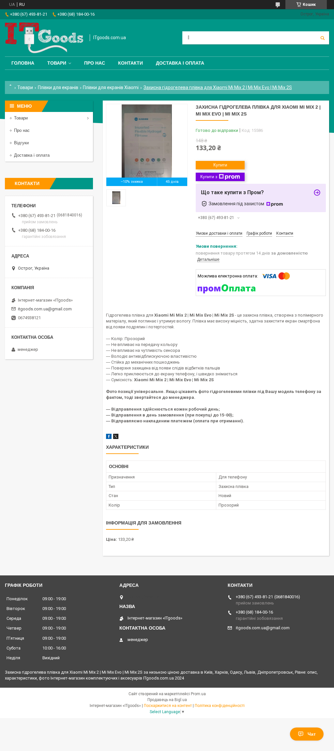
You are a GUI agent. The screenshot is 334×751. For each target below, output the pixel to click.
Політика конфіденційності (220, 705)
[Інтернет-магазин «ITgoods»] (44, 38)
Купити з (208, 176)
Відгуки (21, 142)
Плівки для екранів (58, 87)
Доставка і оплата (180, 63)
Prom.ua (198, 694)
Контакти (130, 63)
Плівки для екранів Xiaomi (111, 87)
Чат (312, 734)
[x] (115, 437)
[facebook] (109, 437)
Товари (56, 63)
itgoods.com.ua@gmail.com (45, 308)
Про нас (94, 63)
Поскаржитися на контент (168, 705)
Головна (22, 63)
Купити (220, 165)
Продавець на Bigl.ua (167, 699)
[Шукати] (322, 37)
